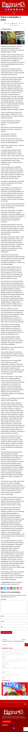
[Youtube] (20, 9)
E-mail (2, 621)
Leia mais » (4, 657)
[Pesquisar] (26, 644)
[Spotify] (22, 9)
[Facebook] (6, 9)
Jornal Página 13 (6, 680)
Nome (2, 616)
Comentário (4, 599)
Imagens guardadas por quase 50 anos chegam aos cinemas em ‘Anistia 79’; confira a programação (14, 661)
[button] (14, 13)
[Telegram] (17, 9)
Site (1, 626)
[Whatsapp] (14, 9)
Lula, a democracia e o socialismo (10, 675)
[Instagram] (8, 9)
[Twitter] (11, 9)
